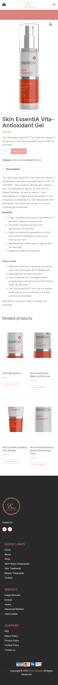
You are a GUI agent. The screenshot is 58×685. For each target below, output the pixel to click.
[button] (51, 24)
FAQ (7, 631)
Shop (7, 559)
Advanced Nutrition (14, 609)
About (8, 554)
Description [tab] (13, 169)
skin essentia (19, 160)
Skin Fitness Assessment (17, 563)
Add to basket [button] (10, 384)
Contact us (10, 650)
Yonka (8, 604)
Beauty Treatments (14, 573)
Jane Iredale (11, 614)
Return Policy (11, 636)
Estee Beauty (35, 670)
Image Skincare (12, 595)
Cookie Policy (12, 645)
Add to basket (19, 151)
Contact (9, 577)
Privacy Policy (12, 640)
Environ (37, 160)
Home (8, 549)
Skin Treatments (13, 568)
